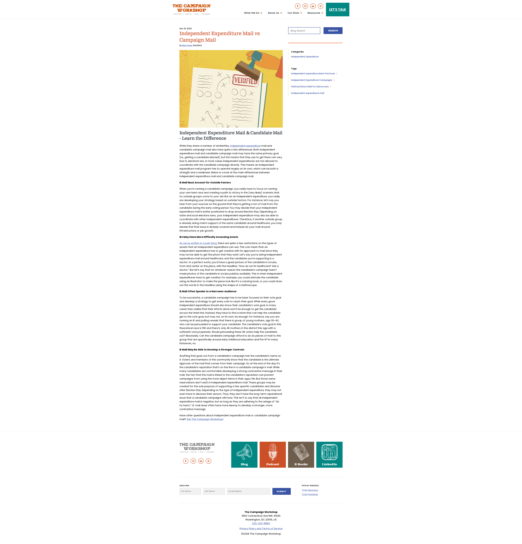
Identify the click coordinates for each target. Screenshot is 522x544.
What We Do (251, 13)
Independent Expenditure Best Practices (313, 73)
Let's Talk (337, 9)
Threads (320, 6)
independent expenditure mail (307, 93)
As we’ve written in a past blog (198, 243)
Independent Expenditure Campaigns (311, 80)
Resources (313, 13)
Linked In (312, 6)
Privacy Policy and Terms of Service (261, 528)
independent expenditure (245, 145)
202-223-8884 (261, 523)
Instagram (305, 6)
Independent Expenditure (305, 56)
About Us (273, 13)
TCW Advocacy (310, 490)
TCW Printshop (310, 494)
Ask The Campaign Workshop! (205, 419)
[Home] (191, 9)
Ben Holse (187, 45)
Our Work (293, 13)
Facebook (297, 6)
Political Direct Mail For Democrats (310, 86)
